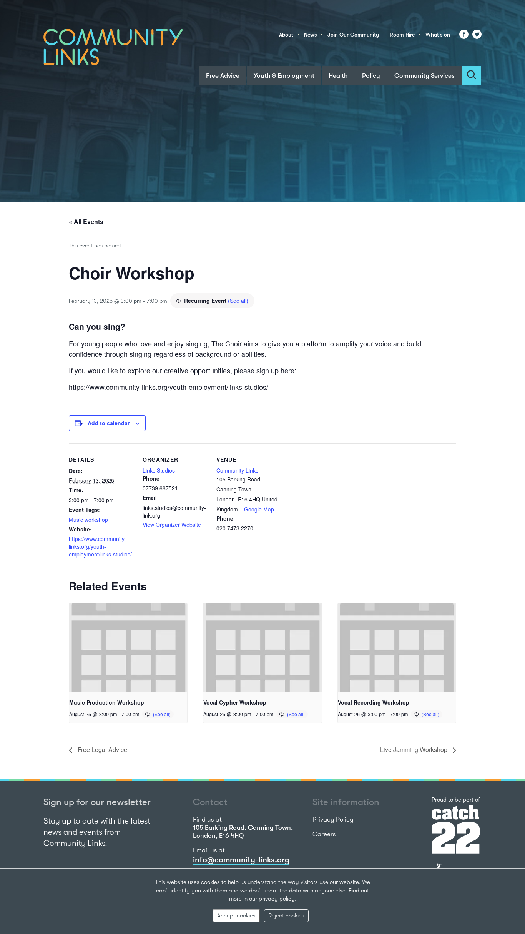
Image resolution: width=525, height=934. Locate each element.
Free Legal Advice (101, 749)
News (310, 35)
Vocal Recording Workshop (373, 702)
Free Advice (222, 75)
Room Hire (402, 35)
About (286, 35)
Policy (371, 75)
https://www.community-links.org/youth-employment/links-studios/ (169, 387)
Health (338, 75)
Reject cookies (286, 915)
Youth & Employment (284, 75)
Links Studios (159, 470)
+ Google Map (256, 509)
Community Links (237, 470)
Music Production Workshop (106, 702)
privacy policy (277, 898)
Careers (324, 834)
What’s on (437, 35)
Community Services (424, 75)
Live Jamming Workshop (414, 749)
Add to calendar (109, 423)
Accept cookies (236, 915)
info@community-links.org (241, 859)
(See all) (238, 300)
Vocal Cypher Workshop (234, 702)
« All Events (86, 221)
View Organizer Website (172, 524)
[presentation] (128, 647)
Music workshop (88, 519)
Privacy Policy (333, 819)
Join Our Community (353, 35)
